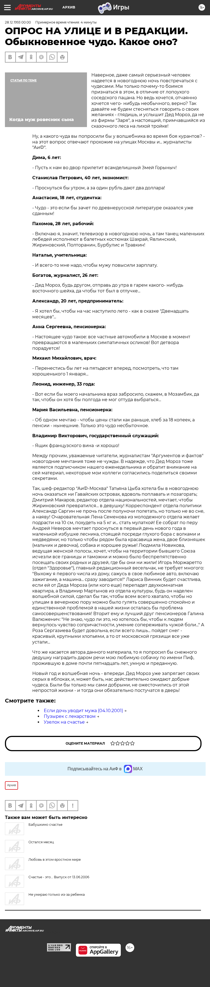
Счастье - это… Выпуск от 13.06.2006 (58, 877)
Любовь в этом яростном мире (54, 859)
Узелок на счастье (64, 722)
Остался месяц (41, 842)
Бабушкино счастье (45, 824)
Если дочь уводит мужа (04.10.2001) (83, 710)
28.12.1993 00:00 (18, 22)
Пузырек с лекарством (70, 716)
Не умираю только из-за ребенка (56, 894)
